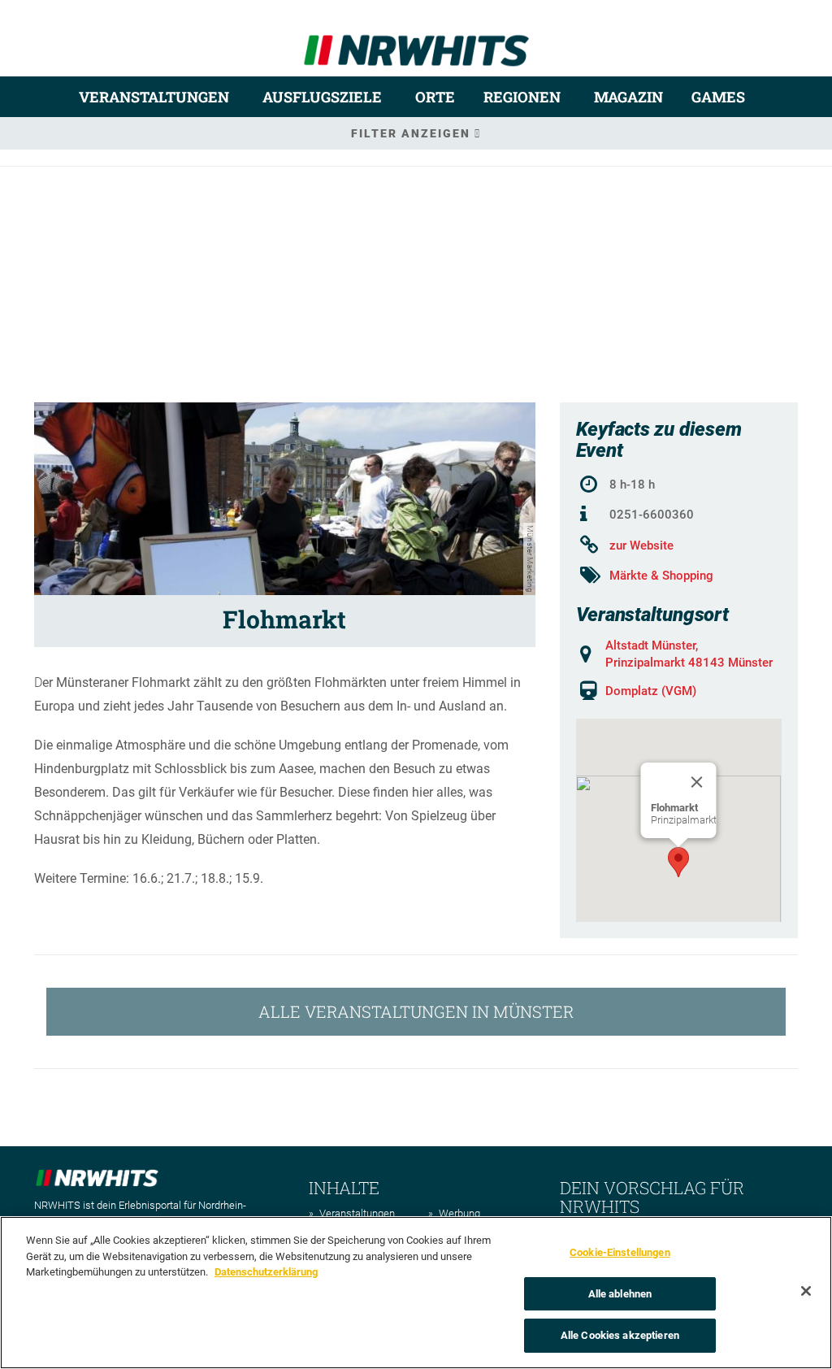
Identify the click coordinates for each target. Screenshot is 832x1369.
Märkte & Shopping (661, 575)
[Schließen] (806, 1291)
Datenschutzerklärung (266, 1272)
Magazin (628, 96)
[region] (416, 1292)
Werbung (459, 1213)
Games (718, 96)
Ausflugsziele (322, 96)
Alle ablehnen (620, 1294)
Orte (435, 96)
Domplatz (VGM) (650, 691)
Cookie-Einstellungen (620, 1252)
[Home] (416, 43)
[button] (678, 862)
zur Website (641, 545)
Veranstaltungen (154, 96)
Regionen (522, 96)
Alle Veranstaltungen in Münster (416, 1011)
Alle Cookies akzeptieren (620, 1335)
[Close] (697, 782)
